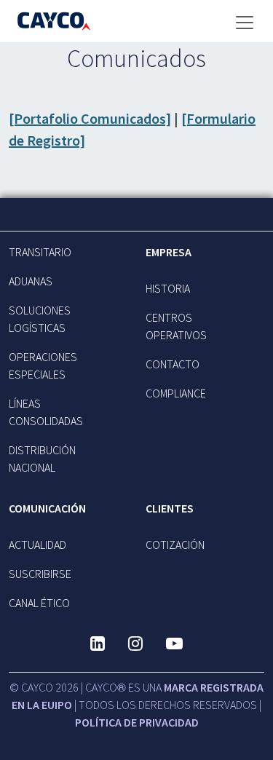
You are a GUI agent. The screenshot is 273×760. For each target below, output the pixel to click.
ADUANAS (30, 281)
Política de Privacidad (137, 722)
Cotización (175, 544)
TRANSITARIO (40, 252)
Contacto (172, 364)
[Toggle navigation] (245, 22)
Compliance (176, 393)
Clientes (170, 508)
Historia (168, 288)
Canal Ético (39, 602)
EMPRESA (168, 252)
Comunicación (47, 508)
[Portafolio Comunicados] (90, 118)
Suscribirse (40, 573)
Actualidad (37, 544)
